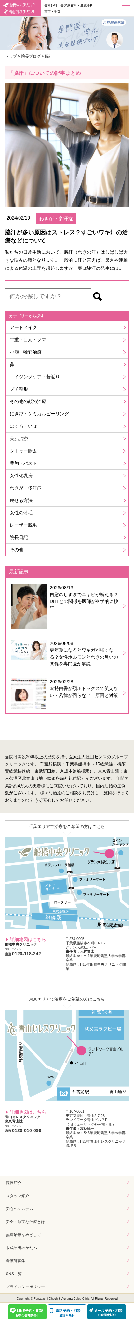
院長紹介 (13, 1183)
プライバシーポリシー (25, 1287)
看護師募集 (15, 1261)
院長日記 (19, 537)
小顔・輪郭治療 (26, 352)
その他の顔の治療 (28, 401)
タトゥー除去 (23, 450)
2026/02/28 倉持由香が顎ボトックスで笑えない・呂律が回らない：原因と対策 (84, 688)
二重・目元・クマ (28, 339)
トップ (11, 56)
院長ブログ (31, 56)
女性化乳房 (21, 475)
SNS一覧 (14, 1274)
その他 (16, 549)
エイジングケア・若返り (35, 376)
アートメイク (23, 327)
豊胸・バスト (23, 463)
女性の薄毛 (21, 512)
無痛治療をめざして (23, 1235)
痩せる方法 (21, 500)
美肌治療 (19, 438)
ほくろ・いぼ (23, 426)
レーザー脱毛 (23, 525)
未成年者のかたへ (21, 1248)
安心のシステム (19, 1209)
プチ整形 (19, 389)
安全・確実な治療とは (25, 1222)
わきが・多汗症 (26, 487)
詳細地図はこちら (28, 939)
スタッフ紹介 (17, 1196)
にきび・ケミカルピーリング (39, 413)
